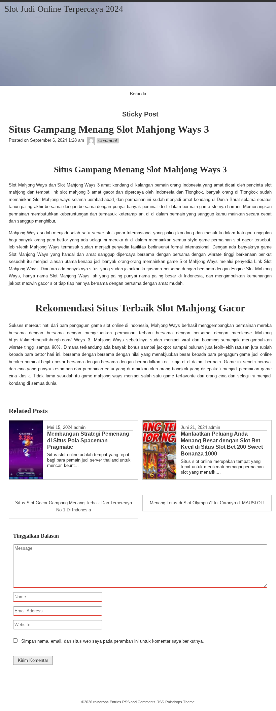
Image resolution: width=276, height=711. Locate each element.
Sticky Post (140, 114)
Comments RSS (151, 702)
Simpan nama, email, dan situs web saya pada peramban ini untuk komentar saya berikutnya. (112, 641)
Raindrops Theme (180, 702)
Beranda (138, 93)
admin (79, 427)
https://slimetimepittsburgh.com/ (40, 339)
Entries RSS (120, 702)
